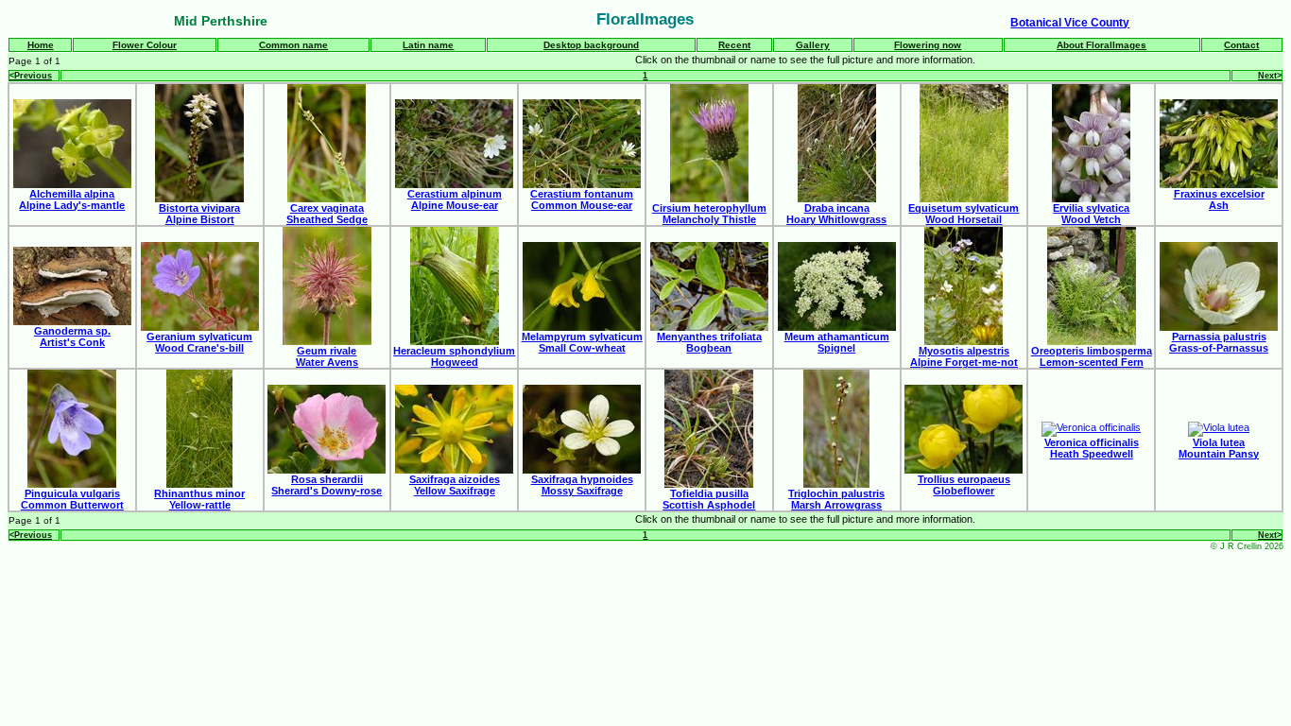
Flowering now (927, 45)
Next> (1270, 75)
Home (40, 45)
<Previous (30, 75)
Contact (1241, 45)
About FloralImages (1101, 45)
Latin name (428, 45)
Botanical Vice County (1069, 22)
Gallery (813, 45)
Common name (293, 45)
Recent (734, 45)
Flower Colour (144, 45)
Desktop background (591, 45)
